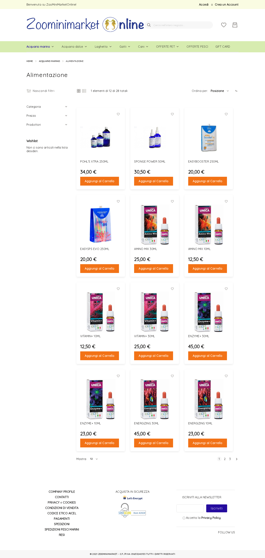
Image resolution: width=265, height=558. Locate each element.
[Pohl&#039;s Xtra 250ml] (100, 137)
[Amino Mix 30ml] (154, 224)
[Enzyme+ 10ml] (100, 399)
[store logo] (85, 25)
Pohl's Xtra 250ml (94, 161)
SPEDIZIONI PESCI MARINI (62, 529)
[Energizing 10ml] (208, 399)
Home (29, 61)
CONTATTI (62, 497)
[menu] (132, 46)
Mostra (81, 459)
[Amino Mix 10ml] (208, 224)
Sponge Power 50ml (149, 161)
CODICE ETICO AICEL (61, 513)
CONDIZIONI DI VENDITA (61, 508)
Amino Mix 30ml (145, 249)
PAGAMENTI (62, 518)
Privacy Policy (211, 518)
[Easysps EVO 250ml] (100, 224)
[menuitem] (38, 46)
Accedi (204, 4)
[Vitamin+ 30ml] (154, 312)
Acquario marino (49, 61)
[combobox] (178, 25)
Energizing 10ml (200, 423)
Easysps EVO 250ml (94, 249)
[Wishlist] (223, 25)
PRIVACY (53, 502)
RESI (62, 535)
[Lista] (84, 91)
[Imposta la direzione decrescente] (236, 91)
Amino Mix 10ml (199, 249)
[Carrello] (234, 25)
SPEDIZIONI (62, 524)
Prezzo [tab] (31, 115)
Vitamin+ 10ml (90, 336)
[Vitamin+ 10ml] (100, 312)
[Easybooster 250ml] (208, 137)
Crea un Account (226, 4)
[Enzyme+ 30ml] (208, 312)
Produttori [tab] (33, 124)
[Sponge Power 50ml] (154, 137)
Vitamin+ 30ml (144, 336)
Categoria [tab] (33, 106)
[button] (220, 90)
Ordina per (199, 91)
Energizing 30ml (146, 423)
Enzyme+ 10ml (90, 423)
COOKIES (69, 502)
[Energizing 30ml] (154, 399)
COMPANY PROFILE (62, 491)
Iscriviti (217, 508)
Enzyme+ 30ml (198, 336)
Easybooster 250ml (203, 161)
